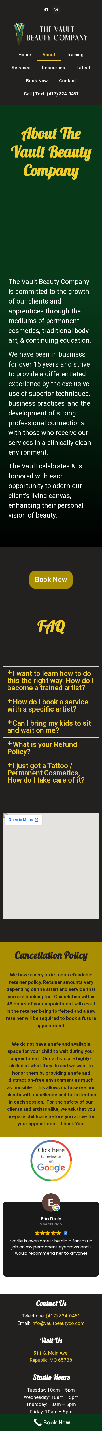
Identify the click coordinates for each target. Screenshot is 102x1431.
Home (24, 54)
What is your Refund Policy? (42, 748)
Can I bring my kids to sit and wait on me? (49, 727)
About (48, 54)
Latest (83, 67)
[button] (51, 681)
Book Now (37, 80)
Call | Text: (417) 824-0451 (51, 94)
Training (75, 54)
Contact (67, 80)
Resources (53, 67)
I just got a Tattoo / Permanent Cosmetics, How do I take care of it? (46, 773)
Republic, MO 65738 (51, 1360)
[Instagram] (56, 10)
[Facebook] (46, 10)
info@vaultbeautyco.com (58, 1323)
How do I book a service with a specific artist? (47, 705)
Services (21, 67)
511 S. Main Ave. (51, 1353)
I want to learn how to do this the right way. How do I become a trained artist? (50, 681)
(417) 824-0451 (63, 1316)
